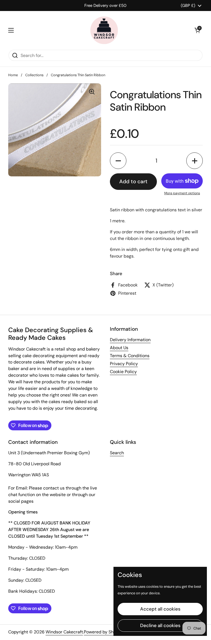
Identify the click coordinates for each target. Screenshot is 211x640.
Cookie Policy (123, 371)
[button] (197, 30)
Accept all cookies (160, 609)
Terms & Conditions (129, 356)
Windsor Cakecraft (64, 632)
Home (13, 75)
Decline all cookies (160, 625)
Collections (34, 75)
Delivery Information (130, 340)
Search (117, 453)
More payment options (182, 193)
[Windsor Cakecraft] (104, 30)
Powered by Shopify (104, 632)
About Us (119, 348)
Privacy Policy (124, 364)
